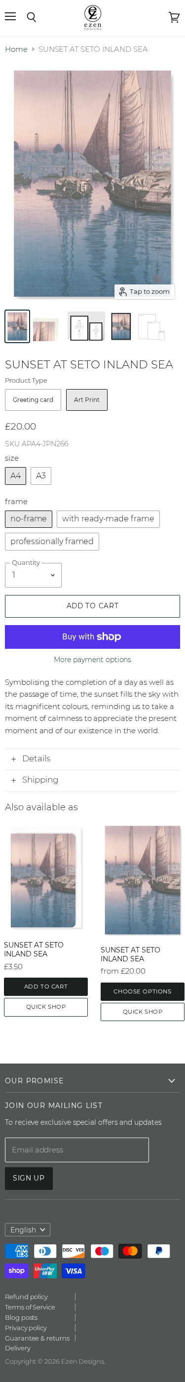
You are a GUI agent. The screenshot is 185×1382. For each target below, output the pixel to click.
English (23, 1229)
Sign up (29, 1178)
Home (16, 49)
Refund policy (26, 1297)
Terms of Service (30, 1307)
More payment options (93, 660)
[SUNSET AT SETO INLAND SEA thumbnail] (17, 326)
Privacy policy (26, 1328)
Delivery (17, 1348)
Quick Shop (46, 1006)
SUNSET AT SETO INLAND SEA (34, 949)
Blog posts (21, 1317)
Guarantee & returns (37, 1338)
